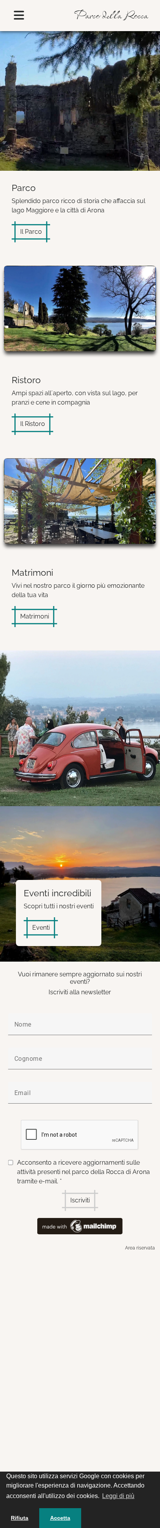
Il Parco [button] (31, 231)
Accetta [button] (60, 1518)
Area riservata (140, 1248)
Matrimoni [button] (34, 616)
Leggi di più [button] (118, 1496)
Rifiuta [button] (19, 1518)
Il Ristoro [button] (32, 424)
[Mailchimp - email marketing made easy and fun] (80, 1225)
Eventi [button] (41, 927)
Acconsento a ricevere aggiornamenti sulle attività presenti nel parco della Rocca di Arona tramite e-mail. (83, 1172)
